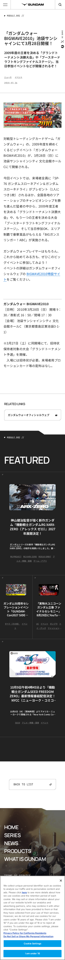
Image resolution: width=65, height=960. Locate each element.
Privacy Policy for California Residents (24, 933)
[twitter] (62, 41)
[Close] (61, 880)
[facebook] (62, 46)
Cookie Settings (32, 943)
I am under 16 (32, 953)
